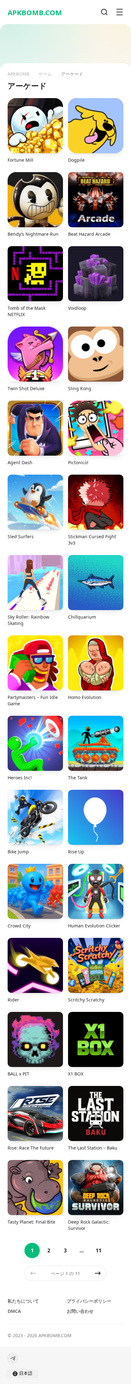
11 (98, 1250)
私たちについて (23, 1301)
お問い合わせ (80, 1311)
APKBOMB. (35, 12)
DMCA (14, 1311)
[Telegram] (13, 1358)
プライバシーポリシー (89, 1301)
